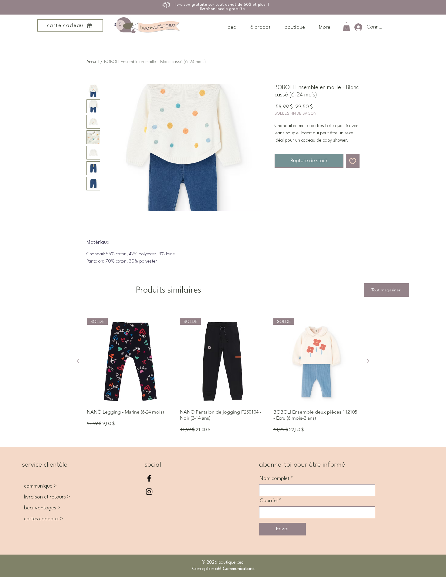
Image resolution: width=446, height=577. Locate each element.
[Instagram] (149, 491)
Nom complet (274, 478)
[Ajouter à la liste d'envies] (353, 161)
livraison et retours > (47, 497)
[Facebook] (149, 478)
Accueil (92, 62)
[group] (223, 376)
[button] (346, 26)
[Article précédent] (78, 360)
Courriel (269, 500)
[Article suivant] (368, 360)
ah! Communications (234, 569)
